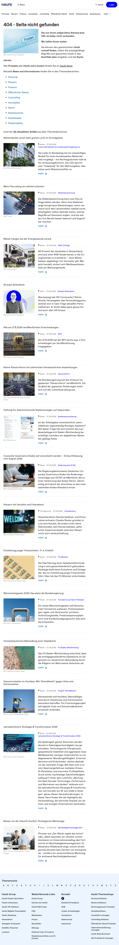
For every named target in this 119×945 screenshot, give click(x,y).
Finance (12, 87)
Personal (13, 77)
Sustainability (15, 123)
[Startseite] (7, 5)
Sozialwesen (14, 118)
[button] (111, 4)
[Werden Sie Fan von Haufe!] (62, 898)
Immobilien (14, 102)
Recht (11, 107)
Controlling (14, 97)
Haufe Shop (66, 65)
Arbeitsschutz (15, 113)
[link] (5, 13)
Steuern (12, 82)
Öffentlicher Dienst (18, 92)
